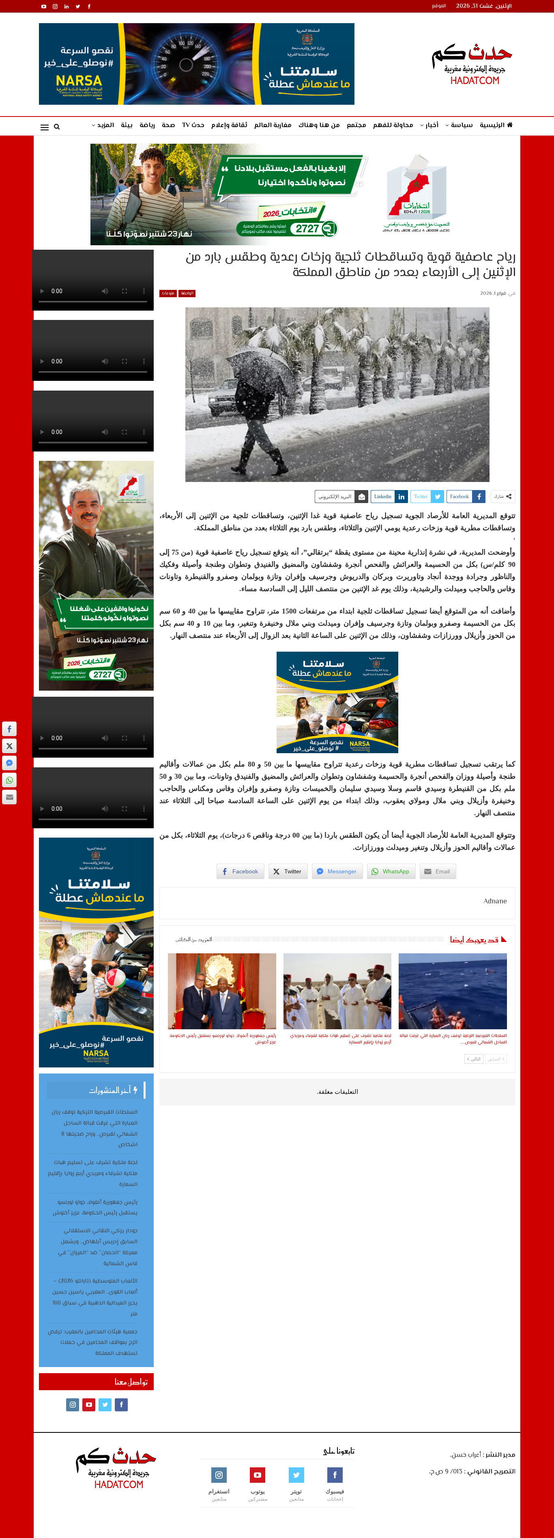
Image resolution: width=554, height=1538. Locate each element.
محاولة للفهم (393, 126)
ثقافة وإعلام (229, 126)
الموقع (439, 6)
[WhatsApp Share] (9, 780)
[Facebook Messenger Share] (9, 763)
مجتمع (356, 126)
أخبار (432, 126)
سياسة (462, 126)
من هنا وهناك (319, 126)
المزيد (105, 126)
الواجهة (187, 293)
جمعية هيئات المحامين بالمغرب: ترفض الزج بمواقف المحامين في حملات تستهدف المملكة (92, 1343)
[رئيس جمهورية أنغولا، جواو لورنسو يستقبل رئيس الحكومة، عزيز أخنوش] (222, 991)
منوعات (168, 293)
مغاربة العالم (273, 126)
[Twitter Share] (9, 746)
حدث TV (193, 126)
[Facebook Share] (9, 728)
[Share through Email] (9, 797)
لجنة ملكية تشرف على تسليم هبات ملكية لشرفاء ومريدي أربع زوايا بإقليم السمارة (92, 1173)
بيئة (127, 126)
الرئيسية (492, 126)
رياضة (147, 126)
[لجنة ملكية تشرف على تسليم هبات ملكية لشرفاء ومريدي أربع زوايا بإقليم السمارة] (337, 991)
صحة (168, 126)
